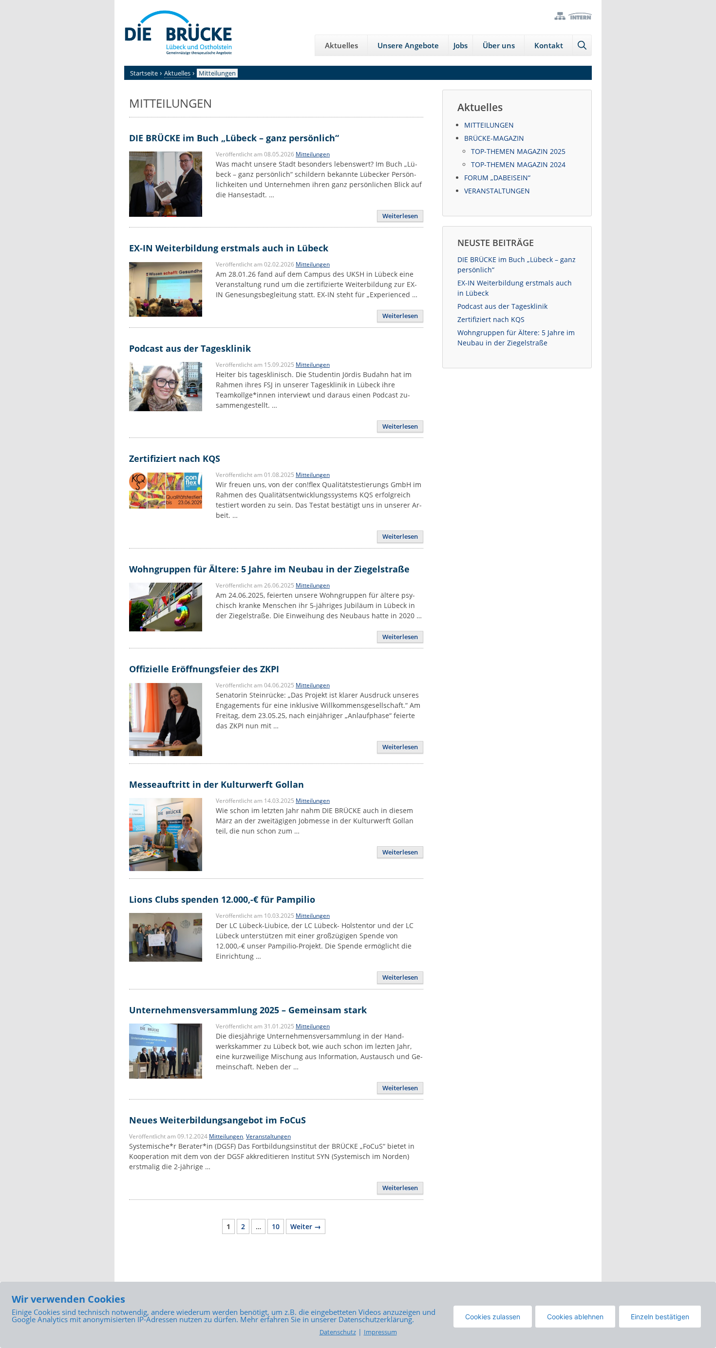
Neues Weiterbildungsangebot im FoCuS (217, 1120)
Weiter (305, 1226)
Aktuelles (341, 45)
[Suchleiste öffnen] (582, 45)
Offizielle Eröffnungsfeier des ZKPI (204, 669)
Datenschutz (338, 1332)
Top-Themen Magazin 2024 (518, 164)
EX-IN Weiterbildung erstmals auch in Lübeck (228, 248)
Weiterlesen (400, 215)
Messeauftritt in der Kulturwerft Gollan (216, 784)
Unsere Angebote (408, 45)
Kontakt (548, 45)
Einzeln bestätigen (660, 1316)
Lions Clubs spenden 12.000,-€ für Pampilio (222, 899)
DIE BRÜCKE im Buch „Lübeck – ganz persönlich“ (234, 138)
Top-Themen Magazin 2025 (518, 151)
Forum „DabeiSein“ (497, 177)
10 (277, 1226)
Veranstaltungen (268, 1136)
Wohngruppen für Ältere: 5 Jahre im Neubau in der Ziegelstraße (269, 569)
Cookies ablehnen (575, 1316)
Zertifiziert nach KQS (174, 458)
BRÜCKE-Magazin (494, 138)
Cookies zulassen (492, 1316)
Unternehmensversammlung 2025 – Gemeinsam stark (248, 1010)
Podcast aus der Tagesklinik (190, 348)
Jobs (460, 45)
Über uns (499, 45)
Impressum (380, 1332)
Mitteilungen (313, 154)
